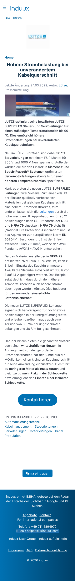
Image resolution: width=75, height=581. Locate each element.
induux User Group (22, 539)
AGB (29, 550)
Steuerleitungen (46, 426)
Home (9, 57)
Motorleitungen (41, 431)
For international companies (37, 520)
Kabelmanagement (18, 426)
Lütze (63, 85)
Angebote (30, 515)
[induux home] (20, 7)
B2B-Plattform (14, 17)
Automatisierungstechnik (23, 422)
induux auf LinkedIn (52, 539)
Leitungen (46, 211)
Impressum (16, 550)
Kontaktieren (38, 400)
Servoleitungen (15, 431)
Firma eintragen (37, 473)
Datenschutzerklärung (51, 550)
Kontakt (45, 515)
